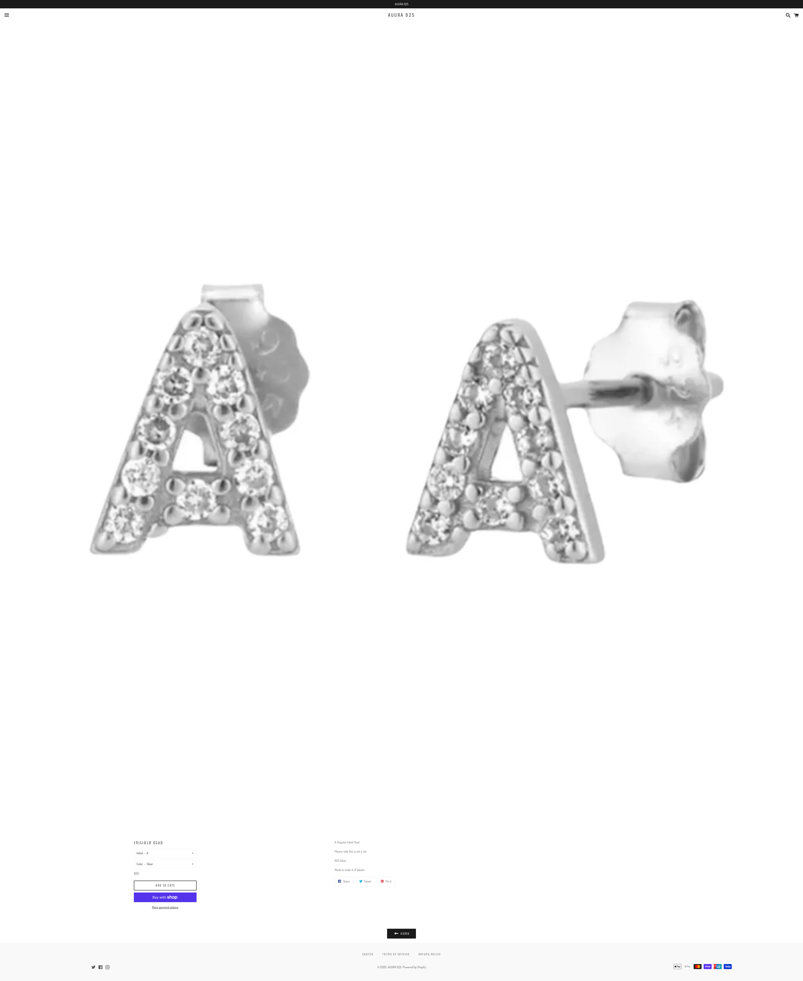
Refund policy (429, 954)
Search (367, 954)
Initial (140, 853)
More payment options (165, 907)
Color (140, 864)
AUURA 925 (401, 15)
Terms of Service (395, 954)
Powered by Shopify (414, 967)
